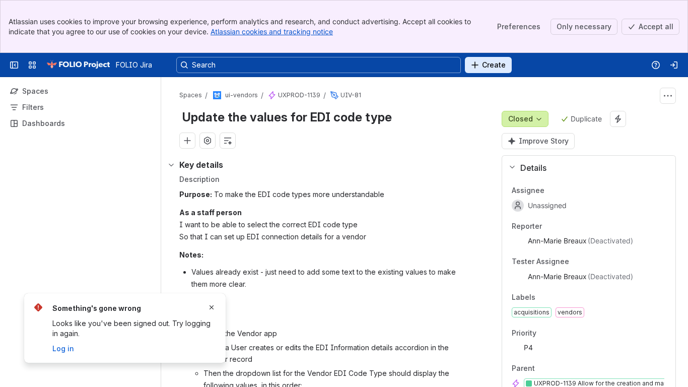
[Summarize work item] (228, 141)
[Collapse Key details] (171, 165)
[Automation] (618, 119)
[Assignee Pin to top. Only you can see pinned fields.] (567, 190)
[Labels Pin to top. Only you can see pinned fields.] (558, 297)
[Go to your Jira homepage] (78, 65)
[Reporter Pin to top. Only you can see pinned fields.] (564, 226)
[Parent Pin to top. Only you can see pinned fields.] (557, 369)
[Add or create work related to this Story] (187, 141)
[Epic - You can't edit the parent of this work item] (272, 95)
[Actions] (668, 96)
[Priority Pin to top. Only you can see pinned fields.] (559, 333)
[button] (584, 168)
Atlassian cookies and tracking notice (272, 31)
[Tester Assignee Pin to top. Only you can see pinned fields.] (591, 262)
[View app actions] (207, 141)
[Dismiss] (211, 307)
